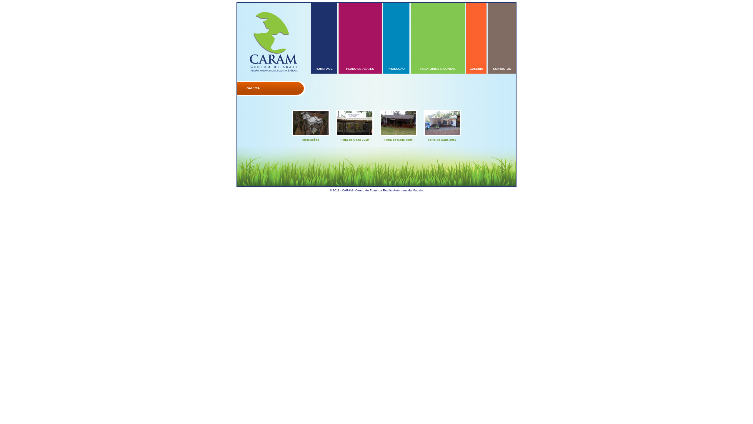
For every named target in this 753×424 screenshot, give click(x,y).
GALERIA (476, 68)
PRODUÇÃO (396, 68)
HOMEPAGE (324, 68)
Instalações (310, 139)
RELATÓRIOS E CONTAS (437, 68)
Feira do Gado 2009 (398, 139)
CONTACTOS (502, 68)
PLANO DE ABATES (360, 68)
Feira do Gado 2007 (442, 139)
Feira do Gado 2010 (355, 139)
